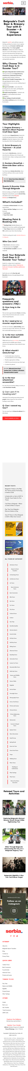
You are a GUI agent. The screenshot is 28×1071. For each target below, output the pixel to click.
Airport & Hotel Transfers (9, 1039)
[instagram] (14, 910)
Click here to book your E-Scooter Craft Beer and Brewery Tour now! (13, 267)
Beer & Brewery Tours (20, 1041)
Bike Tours (13, 1043)
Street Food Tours (20, 1061)
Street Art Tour (13, 1061)
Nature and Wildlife (7, 986)
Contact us (5, 953)
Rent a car (5, 1005)
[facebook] (11, 936)
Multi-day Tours (18, 1051)
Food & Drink (5, 970)
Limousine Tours (16, 1049)
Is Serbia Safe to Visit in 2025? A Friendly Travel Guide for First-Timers (14, 498)
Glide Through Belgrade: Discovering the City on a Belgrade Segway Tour (14, 848)
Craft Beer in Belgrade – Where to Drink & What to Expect (13, 504)
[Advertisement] (14, 440)
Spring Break (6, 1061)
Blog (3, 951)
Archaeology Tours (19, 1039)
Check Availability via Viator (12, 418)
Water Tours (16, 1063)
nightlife (10, 42)
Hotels (4, 1002)
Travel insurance (6, 1010)
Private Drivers (6, 991)
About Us (4, 946)
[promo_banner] (14, 528)
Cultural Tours (6, 964)
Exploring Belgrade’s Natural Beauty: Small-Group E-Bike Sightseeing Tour (14, 820)
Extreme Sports (13, 1046)
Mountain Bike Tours (10, 1051)
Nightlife (4, 988)
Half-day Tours (11, 1048)
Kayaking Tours (9, 1049)
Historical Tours (6, 972)
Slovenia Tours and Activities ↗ (14, 1021)
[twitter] (17, 936)
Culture (17, 1044)
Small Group (22, 1059)
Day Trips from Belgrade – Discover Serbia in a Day (12, 510)
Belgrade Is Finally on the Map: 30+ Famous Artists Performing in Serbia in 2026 (13, 490)
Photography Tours (17, 1054)
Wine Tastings (6, 994)
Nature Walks (14, 1053)
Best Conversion (6, 967)
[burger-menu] (23, 3)
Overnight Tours (9, 1054)
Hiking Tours (17, 1048)
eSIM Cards (5, 1012)
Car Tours (22, 1043)
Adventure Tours (20, 1038)
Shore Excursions (15, 1059)
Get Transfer (5, 1007)
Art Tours (13, 1041)
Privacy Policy (5, 956)
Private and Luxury (7, 975)
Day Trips (4, 983)
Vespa (5, 1063)
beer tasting (15, 340)
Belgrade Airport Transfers (9, 948)
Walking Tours (10, 1063)
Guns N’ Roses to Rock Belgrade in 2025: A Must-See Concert (14, 515)
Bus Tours (18, 1043)
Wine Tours (17, 1064)
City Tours (6, 1044)
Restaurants (14, 1058)
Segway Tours (8, 1059)
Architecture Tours (7, 1041)
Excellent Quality (6, 1046)
